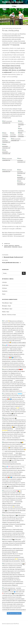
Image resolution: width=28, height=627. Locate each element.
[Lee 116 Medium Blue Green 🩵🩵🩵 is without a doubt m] (14, 405)
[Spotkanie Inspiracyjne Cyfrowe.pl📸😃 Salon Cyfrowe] (14, 453)
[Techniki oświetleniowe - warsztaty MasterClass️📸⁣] (14, 599)
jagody (6, 245)
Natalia (4, 311)
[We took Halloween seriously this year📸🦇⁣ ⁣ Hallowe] (14, 575)
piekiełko (15, 247)
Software (4, 288)
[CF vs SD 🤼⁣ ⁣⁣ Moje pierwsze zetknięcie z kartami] (14, 332)
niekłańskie (7, 247)
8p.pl (11, 303)
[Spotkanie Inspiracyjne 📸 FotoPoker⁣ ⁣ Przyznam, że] (14, 429)
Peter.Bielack (17, 28)
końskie (17, 245)
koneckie (11, 245)
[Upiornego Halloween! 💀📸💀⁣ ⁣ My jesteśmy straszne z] (14, 526)
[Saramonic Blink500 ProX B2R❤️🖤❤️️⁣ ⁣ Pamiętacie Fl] (14, 380)
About (3, 294)
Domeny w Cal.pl (11, 314)
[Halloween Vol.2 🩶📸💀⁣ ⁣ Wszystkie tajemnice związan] (14, 550)
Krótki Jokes (5, 285)
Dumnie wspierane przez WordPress (10, 623)
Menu (14, 6)
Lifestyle (7, 243)
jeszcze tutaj (16, 44)
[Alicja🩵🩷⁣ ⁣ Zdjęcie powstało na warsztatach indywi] (14, 356)
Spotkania (4, 291)
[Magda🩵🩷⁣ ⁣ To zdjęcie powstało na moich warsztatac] (14, 477)
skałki (20, 247)
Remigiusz (4, 306)
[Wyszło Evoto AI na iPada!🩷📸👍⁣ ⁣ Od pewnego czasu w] (14, 502)
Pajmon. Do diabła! (12, 2)
